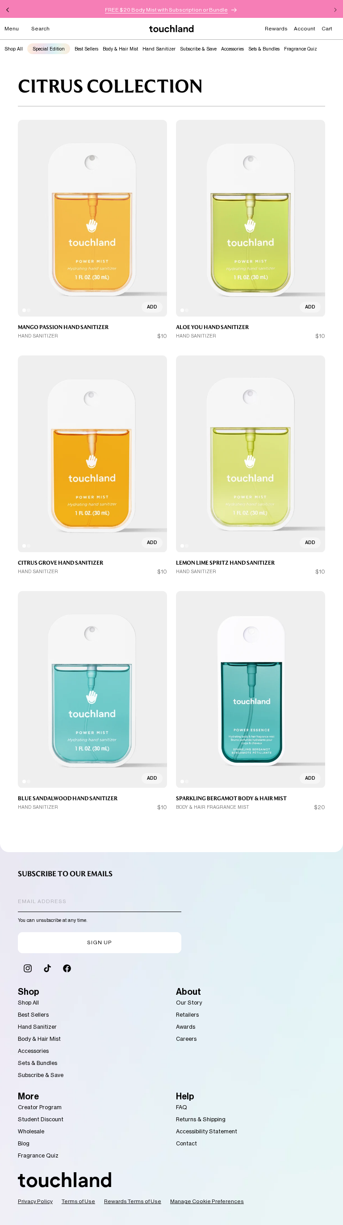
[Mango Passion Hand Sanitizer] (92, 218)
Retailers (187, 1014)
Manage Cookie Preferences (207, 1201)
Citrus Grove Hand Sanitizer (60, 563)
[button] (11, 28)
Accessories (232, 48)
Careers (186, 1038)
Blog (23, 1143)
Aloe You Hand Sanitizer (212, 327)
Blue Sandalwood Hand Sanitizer (67, 798)
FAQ (181, 1107)
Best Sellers (86, 48)
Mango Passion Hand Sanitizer (63, 327)
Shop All (13, 48)
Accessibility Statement (206, 1131)
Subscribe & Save (198, 48)
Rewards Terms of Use (132, 1201)
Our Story (189, 1002)
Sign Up (99, 942)
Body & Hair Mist (120, 48)
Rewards (276, 28)
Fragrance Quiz (300, 48)
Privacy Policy (35, 1201)
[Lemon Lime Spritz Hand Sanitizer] (250, 454)
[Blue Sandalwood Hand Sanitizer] (92, 689)
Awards (185, 1026)
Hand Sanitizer (159, 48)
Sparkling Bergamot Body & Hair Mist (231, 798)
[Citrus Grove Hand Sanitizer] (92, 454)
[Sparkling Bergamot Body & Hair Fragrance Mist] (250, 689)
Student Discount (40, 1119)
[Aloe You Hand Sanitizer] (250, 218)
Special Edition (49, 48)
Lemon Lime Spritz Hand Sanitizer (225, 563)
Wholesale (31, 1131)
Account (304, 28)
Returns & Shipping (201, 1119)
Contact (186, 1143)
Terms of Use (78, 1201)
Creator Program (40, 1107)
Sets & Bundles (264, 48)
